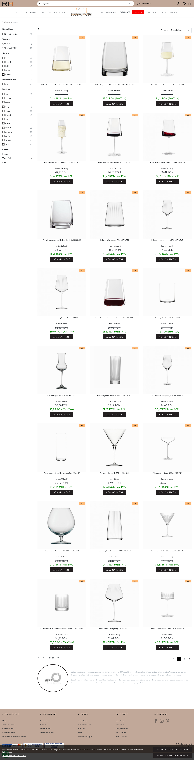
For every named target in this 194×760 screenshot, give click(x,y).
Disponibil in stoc (11, 34)
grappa (7, 111)
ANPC (80, 732)
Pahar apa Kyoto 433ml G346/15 (167, 317)
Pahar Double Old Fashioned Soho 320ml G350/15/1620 (61, 628)
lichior (7, 119)
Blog (164, 12)
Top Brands (6, 22)
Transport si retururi (47, 732)
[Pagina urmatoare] (189, 659)
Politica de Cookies (8, 732)
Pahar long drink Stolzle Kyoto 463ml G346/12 (62, 473)
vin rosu (8, 140)
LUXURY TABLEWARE (107, 12)
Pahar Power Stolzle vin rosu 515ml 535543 (114, 162)
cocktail (8, 98)
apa (6, 94)
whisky (7, 144)
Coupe (7, 107)
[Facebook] (156, 721)
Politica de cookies (92, 749)
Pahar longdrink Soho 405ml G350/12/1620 (114, 395)
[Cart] (190, 4)
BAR (42, 12)
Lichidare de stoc (11, 44)
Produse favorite (121, 736)
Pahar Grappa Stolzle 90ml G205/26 (61, 395)
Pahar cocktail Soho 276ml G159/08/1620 (167, 628)
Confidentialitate (8, 728)
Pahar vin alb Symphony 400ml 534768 (167, 395)
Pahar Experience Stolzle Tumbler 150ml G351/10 (61, 240)
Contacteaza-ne (83, 721)
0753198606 (145, 3)
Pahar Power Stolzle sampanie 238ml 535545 (61, 162)
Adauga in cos (61, 104)
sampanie (8, 132)
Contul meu (120, 721)
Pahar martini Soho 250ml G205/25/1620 (167, 550)
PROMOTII (138, 12)
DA (6, 84)
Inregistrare (120, 724)
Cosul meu (43, 724)
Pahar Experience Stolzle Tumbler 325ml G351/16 (114, 84)
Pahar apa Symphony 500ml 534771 (114, 240)
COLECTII (19, 12)
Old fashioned (10, 128)
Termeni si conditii (8, 724)
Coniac (7, 58)
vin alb (7, 136)
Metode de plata (45, 728)
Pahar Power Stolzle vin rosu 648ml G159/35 (167, 162)
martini (7, 123)
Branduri (174, 12)
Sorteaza (164, 30)
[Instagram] (162, 721)
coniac (7, 102)
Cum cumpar (44, 721)
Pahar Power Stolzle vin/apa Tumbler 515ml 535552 (114, 317)
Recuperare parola (122, 728)
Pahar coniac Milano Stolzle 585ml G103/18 (62, 550)
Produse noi (152, 12)
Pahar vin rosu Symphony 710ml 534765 (114, 628)
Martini (8, 70)
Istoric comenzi (121, 732)
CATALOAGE (125, 12)
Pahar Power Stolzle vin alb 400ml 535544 (167, 84)
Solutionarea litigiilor (85, 736)
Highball (8, 62)
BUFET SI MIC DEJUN (56, 12)
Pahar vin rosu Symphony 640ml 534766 (62, 317)
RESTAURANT (31, 12)
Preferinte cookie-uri (14, 756)
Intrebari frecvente (84, 724)
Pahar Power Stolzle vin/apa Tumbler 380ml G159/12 (61, 84)
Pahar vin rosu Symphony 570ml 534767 (167, 240)
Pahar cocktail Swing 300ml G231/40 (167, 473)
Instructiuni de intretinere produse (14, 736)
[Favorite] (184, 4)
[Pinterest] (168, 721)
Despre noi (6, 721)
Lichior (7, 66)
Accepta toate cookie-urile (172, 749)
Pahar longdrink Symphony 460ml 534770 (114, 550)
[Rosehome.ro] (7, 3)
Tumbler (8, 74)
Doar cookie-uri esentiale (172, 755)
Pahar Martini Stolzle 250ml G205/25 (114, 473)
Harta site (81, 728)
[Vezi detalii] (62, 81)
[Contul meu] (179, 4)
